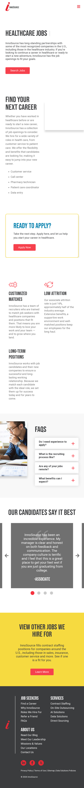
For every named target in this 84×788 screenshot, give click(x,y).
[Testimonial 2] (38, 593)
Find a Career (29, 703)
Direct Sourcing (60, 720)
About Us (27, 730)
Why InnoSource (30, 708)
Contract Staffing (60, 703)
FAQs (24, 720)
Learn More (42, 671)
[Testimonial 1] (32, 593)
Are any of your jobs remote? (51, 468)
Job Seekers (30, 698)
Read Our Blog (29, 735)
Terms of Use (40, 770)
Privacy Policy (27, 770)
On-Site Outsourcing (62, 708)
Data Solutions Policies (66, 770)
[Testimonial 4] (51, 593)
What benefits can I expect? (50, 480)
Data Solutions (59, 716)
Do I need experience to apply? (53, 443)
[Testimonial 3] (45, 593)
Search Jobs (17, 70)
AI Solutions (58, 712)
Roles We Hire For (31, 712)
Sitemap (51, 770)
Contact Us (27, 752)
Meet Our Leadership (33, 739)
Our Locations (29, 748)
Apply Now (24, 247)
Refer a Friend (29, 716)
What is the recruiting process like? (51, 455)
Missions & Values (31, 743)
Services (57, 698)
